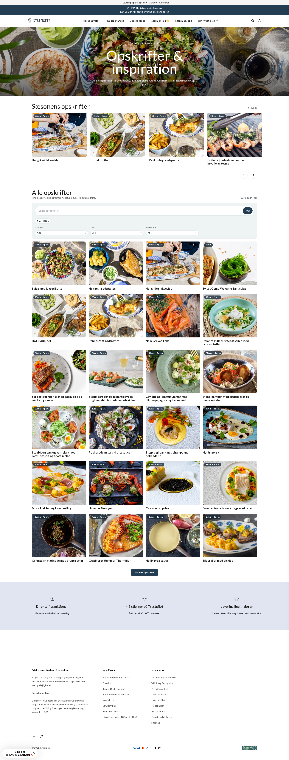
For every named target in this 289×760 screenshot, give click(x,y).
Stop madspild (183, 20)
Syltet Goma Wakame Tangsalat (224, 288)
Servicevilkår (109, 705)
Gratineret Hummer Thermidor (110, 560)
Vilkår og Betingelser (162, 683)
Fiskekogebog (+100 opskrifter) (120, 716)
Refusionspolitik (111, 711)
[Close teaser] (33, 752)
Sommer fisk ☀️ (160, 20)
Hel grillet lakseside (45, 160)
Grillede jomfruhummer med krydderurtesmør (226, 161)
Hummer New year (101, 508)
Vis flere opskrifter (144, 572)
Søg (248, 210)
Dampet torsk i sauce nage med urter (228, 508)
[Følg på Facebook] (34, 736)
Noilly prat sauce (157, 560)
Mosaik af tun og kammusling (51, 508)
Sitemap (155, 722)
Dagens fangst (115, 20)
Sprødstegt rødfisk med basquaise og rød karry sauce (57, 398)
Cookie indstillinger (161, 716)
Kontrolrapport (159, 694)
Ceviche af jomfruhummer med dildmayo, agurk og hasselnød (166, 398)
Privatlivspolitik (159, 688)
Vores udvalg (90, 20)
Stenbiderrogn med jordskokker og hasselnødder (226, 398)
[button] (20, 753)
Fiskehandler (158, 711)
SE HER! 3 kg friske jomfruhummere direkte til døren (144, 10)
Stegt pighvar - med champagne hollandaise (167, 454)
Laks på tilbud (158, 700)
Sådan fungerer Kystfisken (116, 677)
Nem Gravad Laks (157, 341)
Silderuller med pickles (218, 560)
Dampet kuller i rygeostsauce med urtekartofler (226, 342)
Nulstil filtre (43, 221)
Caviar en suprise (157, 508)
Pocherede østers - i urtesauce (110, 452)
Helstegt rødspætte (102, 288)
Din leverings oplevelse (163, 677)
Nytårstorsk (211, 452)
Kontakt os (108, 700)
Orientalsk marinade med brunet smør (58, 560)
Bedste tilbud (137, 20)
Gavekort (108, 683)
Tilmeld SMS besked (113, 688)
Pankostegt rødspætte (164, 160)
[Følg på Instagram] (42, 736)
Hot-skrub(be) (99, 160)
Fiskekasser (157, 705)
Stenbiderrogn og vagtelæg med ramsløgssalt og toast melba (54, 454)
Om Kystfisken (206, 20)
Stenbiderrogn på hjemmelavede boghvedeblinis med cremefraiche (112, 398)
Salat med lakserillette (47, 288)
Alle (39, 233)
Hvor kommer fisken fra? (116, 694)
